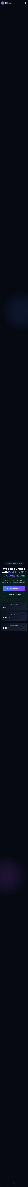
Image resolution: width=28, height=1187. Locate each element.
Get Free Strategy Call (13, 588)
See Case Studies (15, 594)
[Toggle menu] (25, 3)
